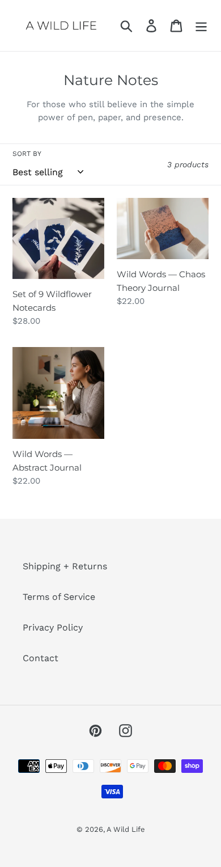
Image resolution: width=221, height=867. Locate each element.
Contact (40, 658)
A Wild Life (126, 829)
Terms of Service (59, 596)
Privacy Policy (53, 627)
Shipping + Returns (65, 566)
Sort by (26, 154)
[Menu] (201, 26)
